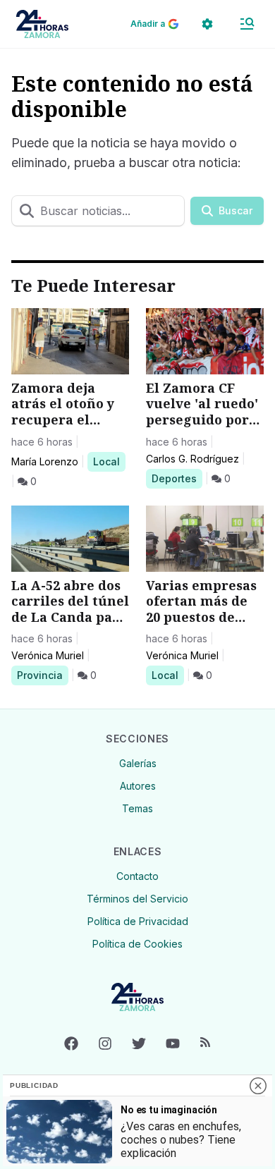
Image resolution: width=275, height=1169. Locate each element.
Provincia (42, 674)
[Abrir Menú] (247, 24)
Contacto (137, 876)
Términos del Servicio (137, 899)
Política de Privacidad (137, 921)
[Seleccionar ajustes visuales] (207, 24)
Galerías (138, 763)
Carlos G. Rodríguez (192, 459)
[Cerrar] (258, 1085)
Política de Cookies (137, 944)
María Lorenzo (44, 461)
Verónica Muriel (47, 655)
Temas (137, 808)
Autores (138, 786)
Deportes (176, 478)
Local (109, 461)
